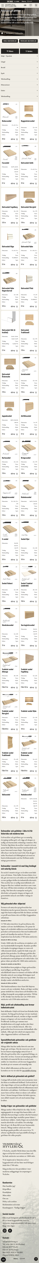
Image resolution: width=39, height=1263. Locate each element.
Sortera (30, 51)
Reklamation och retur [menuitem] (11, 1205)
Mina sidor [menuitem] (7, 1195)
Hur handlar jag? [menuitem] (9, 1186)
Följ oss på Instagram (10, 1217)
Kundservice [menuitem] (7, 1182)
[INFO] (14, 139)
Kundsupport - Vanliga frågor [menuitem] (14, 1208)
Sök (25, 5)
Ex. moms (16, 1)
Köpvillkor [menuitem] (7, 1189)
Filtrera (11, 51)
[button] (2, 5)
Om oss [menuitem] (5, 1198)
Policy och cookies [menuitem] (10, 1201)
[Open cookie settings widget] (3, 1259)
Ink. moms (10, 1)
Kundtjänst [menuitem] (7, 1192)
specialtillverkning (29, 1070)
